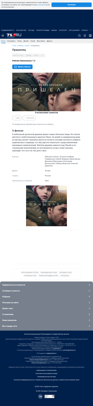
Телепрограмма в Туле (48, 275)
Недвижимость (7, 30)
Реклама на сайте (10, 302)
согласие (41, 5)
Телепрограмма (42, 30)
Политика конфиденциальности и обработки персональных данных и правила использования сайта (46, 380)
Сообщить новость (11, 291)
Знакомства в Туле (49, 272)
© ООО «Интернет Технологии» (46, 391)
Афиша (54, 30)
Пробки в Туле (30, 275)
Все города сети (9, 326)
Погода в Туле (65, 272)
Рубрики (6, 296)
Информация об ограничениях (46, 370)
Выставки (41, 41)
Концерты (11, 41)
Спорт (32, 41)
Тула (14, 46)
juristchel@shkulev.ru (69, 350)
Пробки (85, 30)
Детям (26, 41)
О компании (7, 314)
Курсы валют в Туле (30, 272)
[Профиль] (90, 35)
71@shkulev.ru (56, 348)
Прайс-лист (7, 308)
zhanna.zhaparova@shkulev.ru (38, 359)
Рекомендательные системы (46, 376)
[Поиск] (79, 35)
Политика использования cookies (46, 373)
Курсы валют (74, 30)
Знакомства (21, 30)
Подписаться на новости (13, 285)
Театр (19, 41)
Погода (31, 30)
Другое (49, 41)
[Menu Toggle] (2, 35)
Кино (3, 41)
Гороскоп (63, 30)
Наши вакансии (9, 320)
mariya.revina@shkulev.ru (39, 363)
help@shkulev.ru (51, 353)
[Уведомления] (85, 35)
